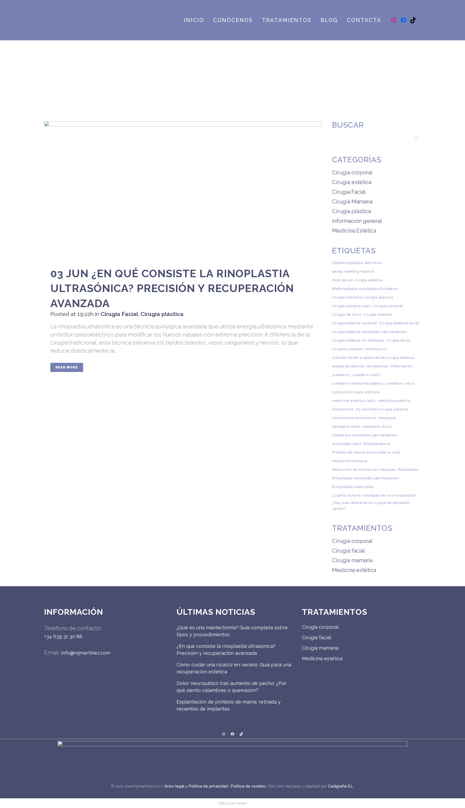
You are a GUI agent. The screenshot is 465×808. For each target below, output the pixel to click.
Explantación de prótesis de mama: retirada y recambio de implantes (229, 705)
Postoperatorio (377, 444)
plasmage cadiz (346, 444)
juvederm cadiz (366, 375)
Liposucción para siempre (356, 392)
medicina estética (394, 401)
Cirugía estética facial (399, 323)
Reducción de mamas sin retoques (364, 470)
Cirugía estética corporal (354, 323)
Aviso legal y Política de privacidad (196, 786)
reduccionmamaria (349, 461)
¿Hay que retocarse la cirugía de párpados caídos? (371, 506)
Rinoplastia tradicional (353, 487)
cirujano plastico (347, 349)
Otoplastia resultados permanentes (364, 435)
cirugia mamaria (347, 297)
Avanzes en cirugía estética (357, 280)
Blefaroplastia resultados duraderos (365, 289)
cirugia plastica (379, 297)
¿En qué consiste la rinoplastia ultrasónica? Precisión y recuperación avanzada (172, 288)
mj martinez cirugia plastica (382, 409)
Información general (357, 221)
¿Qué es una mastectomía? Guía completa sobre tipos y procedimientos (232, 631)
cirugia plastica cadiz (352, 306)
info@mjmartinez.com (85, 653)
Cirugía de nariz (346, 314)
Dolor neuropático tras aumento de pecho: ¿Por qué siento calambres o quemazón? (232, 686)
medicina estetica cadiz (354, 401)
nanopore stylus (377, 426)
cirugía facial (398, 340)
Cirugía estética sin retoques (358, 340)
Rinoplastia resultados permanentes (365, 478)
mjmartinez (343, 409)
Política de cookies (248, 786)
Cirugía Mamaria (352, 201)
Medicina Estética (354, 230)
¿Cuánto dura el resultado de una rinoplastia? (374, 495)
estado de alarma (348, 366)
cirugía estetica (378, 314)
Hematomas (377, 366)
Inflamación (401, 366)
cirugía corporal (388, 306)
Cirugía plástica (162, 314)
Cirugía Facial (119, 314)
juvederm (341, 375)
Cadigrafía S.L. (341, 786)
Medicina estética (354, 570)
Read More (66, 367)
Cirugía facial (348, 550)
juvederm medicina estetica (357, 383)
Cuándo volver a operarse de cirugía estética (373, 358)
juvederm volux (400, 383)
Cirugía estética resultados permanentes (369, 332)
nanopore (387, 418)
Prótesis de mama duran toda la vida (366, 452)
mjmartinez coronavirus (354, 418)
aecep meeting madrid (353, 271)
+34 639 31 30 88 (63, 636)
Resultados (408, 470)
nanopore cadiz (346, 426)
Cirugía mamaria (352, 560)
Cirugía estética (351, 182)
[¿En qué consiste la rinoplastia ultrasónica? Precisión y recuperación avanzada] (182, 190)
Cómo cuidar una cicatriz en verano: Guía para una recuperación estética (234, 668)
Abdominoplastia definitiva (357, 263)
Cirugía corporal (352, 172)
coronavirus (376, 349)
